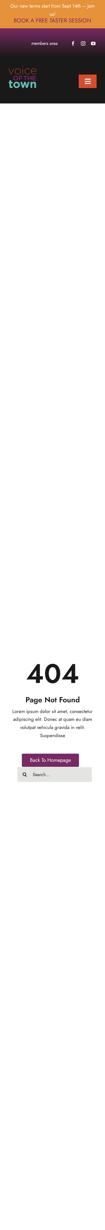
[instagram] (83, 43)
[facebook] (73, 43)
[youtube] (93, 43)
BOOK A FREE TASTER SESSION (52, 21)
